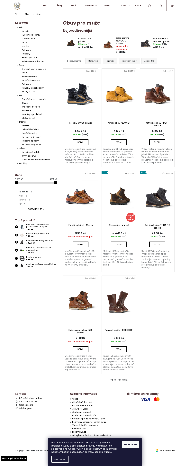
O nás (75, 398)
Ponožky (26, 53)
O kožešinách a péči (82, 402)
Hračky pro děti (29, 57)
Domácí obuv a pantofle (34, 69)
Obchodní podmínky (82, 412)
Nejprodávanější (129, 61)
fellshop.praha (26, 404)
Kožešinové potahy (31, 152)
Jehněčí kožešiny (30, 129)
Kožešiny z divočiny (31, 137)
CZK (137, 5)
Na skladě (25, 191)
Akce (23, 195)
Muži (21, 95)
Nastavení (60, 459)
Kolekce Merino (29, 76)
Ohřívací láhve (29, 155)
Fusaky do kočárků (31, 34)
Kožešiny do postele (31, 144)
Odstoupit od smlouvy (14, 458)
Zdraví (22, 148)
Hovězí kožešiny (29, 133)
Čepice (25, 46)
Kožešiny (26, 31)
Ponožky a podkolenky (33, 87)
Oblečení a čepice (31, 80)
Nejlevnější (93, 61)
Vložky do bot (28, 91)
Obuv (24, 42)
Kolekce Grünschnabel (33, 61)
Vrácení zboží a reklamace (85, 425)
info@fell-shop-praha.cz (31, 398)
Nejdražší (110, 61)
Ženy (21, 65)
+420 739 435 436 (28, 401)
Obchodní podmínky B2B (84, 415)
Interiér (22, 121)
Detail (80, 142)
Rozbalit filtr (35, 209)
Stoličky (25, 125)
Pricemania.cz (79, 431)
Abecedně (149, 61)
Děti (21, 27)
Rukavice (26, 50)
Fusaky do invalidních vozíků (36, 159)
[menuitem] (47, 5)
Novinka (24, 199)
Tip (22, 203)
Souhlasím (130, 444)
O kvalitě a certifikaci (82, 405)
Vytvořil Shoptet (167, 450)
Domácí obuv (28, 38)
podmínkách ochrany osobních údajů (90, 452)
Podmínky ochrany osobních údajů (89, 422)
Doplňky (23, 163)
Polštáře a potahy (30, 140)
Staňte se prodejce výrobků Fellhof (89, 418)
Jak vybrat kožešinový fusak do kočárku (91, 435)
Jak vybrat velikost (81, 408)
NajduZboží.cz (79, 428)
